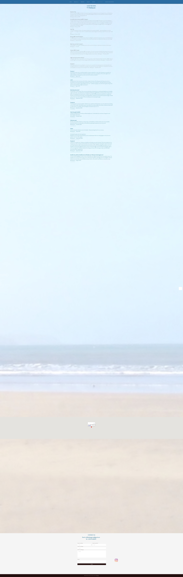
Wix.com (98, 575)
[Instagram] (116, 560)
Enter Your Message (80, 549)
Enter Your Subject (80, 546)
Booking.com (92, 8)
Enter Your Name (80, 543)
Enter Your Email (95, 543)
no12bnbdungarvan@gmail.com (92, 537)
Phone (78, 559)
